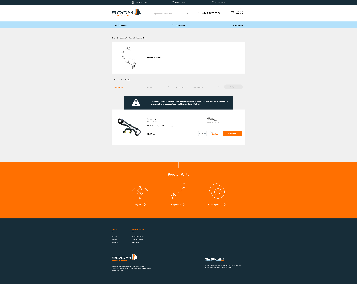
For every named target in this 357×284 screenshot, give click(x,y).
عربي (241, 8)
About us (114, 236)
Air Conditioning (121, 25)
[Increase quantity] (205, 133)
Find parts (233, 87)
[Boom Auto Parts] (126, 12)
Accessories (238, 25)
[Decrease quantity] (199, 133)
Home (114, 37)
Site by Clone (209, 270)
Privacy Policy (115, 242)
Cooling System (126, 37)
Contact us (114, 239)
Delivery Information (138, 236)
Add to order (232, 133)
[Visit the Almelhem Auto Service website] (224, 257)
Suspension (180, 25)
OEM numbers (166, 126)
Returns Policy (136, 242)
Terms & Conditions (137, 239)
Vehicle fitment (152, 126)
